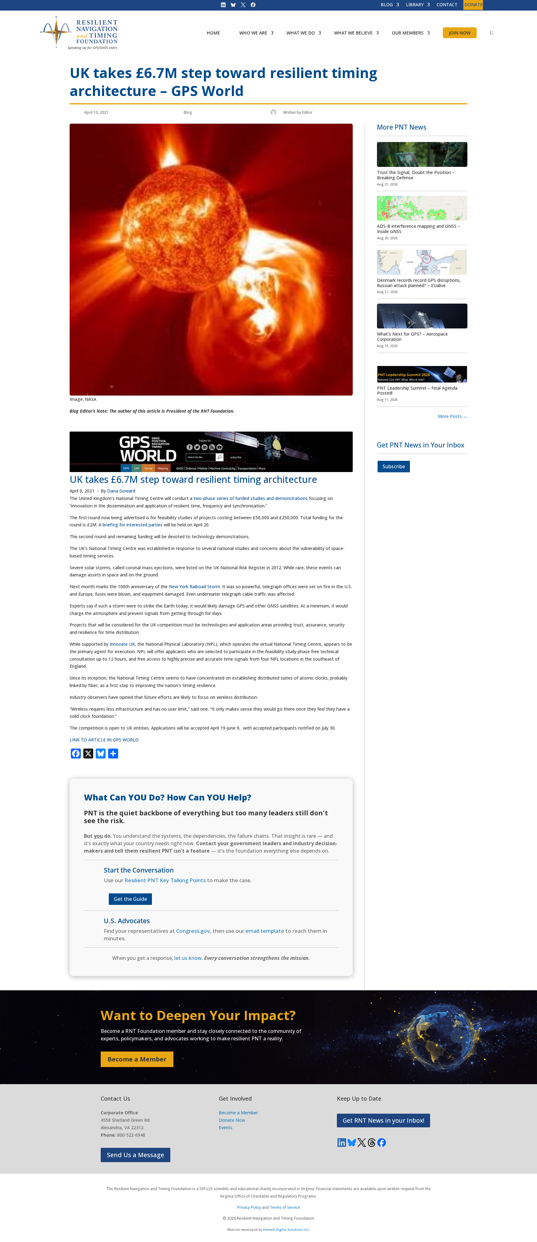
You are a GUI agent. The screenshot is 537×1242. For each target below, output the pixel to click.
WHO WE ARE (253, 33)
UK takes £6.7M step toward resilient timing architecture (193, 479)
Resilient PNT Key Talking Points (165, 880)
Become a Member (137, 1059)
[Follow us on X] (241, 6)
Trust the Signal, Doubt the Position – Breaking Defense (416, 175)
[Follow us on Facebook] (251, 6)
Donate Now (232, 1120)
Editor (307, 112)
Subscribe (394, 466)
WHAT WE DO (301, 33)
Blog (188, 112)
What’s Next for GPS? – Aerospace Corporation (412, 336)
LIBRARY (415, 4)
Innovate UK (122, 644)
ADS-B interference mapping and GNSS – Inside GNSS (418, 228)
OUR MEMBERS (408, 33)
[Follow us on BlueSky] (231, 6)
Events (225, 1127)
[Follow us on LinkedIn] (221, 6)
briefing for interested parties (133, 525)
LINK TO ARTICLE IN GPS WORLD (104, 740)
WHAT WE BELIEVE (353, 33)
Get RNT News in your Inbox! (383, 1120)
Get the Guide (130, 899)
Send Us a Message (135, 1155)
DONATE (473, 4)
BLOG (387, 4)
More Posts (452, 416)
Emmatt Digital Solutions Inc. (286, 1229)
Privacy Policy (249, 1207)
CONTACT (447, 4)
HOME (213, 33)
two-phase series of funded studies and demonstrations (251, 498)
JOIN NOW (459, 33)
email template (265, 930)
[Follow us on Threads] (371, 1142)
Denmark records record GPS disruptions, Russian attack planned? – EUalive (419, 282)
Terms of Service (285, 1207)
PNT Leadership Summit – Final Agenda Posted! (417, 390)
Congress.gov (193, 930)
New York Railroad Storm (194, 586)
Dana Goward (121, 491)
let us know (188, 958)
